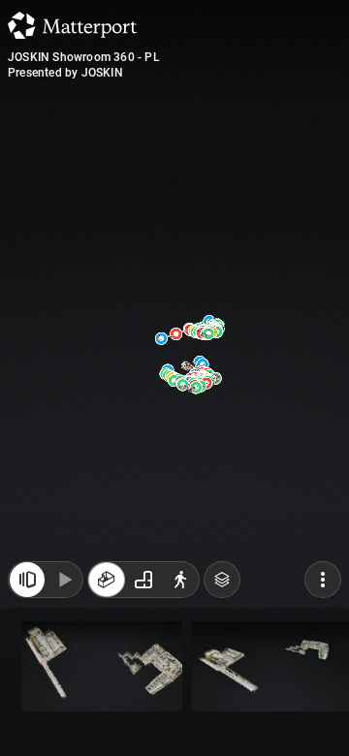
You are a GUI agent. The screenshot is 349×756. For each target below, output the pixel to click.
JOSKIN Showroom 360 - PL (84, 57)
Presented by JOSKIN (65, 72)
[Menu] (322, 579)
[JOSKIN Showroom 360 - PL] (174, 378)
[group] (143, 579)
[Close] (27, 579)
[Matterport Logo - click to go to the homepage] (72, 25)
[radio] (106, 579)
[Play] (64, 579)
